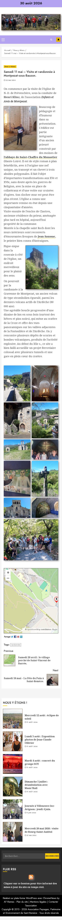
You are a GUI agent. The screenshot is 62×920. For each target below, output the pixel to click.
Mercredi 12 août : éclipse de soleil (42, 717)
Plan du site (22, 901)
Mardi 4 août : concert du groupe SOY (40, 762)
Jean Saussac (46, 236)
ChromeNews (49, 898)
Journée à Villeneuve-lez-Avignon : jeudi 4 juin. (40, 807)
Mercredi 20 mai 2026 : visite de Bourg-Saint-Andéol (41, 830)
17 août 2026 (32, 722)
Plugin (54, 629)
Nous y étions (10, 67)
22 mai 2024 (10, 80)
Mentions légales (38, 901)
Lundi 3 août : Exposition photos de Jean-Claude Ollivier (40, 739)
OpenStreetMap (33, 629)
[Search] (51, 39)
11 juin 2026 (31, 813)
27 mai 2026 (31, 835)
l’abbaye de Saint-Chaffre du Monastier (30, 157)
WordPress (31, 898)
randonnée (15, 644)
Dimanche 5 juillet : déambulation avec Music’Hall (36, 785)
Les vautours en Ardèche (58, 39)
